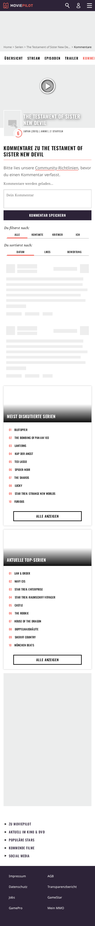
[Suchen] (67, 5)
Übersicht (13, 58)
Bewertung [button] (74, 252)
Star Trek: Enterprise (29, 589)
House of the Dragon (27, 621)
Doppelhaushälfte (27, 629)
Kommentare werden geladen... (28, 183)
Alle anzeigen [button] (47, 516)
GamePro (15, 908)
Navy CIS (20, 581)
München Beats (24, 645)
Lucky (18, 485)
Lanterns (20, 445)
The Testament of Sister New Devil (49, 47)
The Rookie (22, 613)
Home (8, 47)
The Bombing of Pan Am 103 (32, 437)
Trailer (72, 58)
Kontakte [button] (37, 234)
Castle (19, 605)
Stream (33, 58)
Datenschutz (18, 887)
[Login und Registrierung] (78, 5)
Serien (19, 47)
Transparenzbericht (62, 887)
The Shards (21, 477)
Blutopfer (20, 429)
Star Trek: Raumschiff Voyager (35, 597)
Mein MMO (56, 908)
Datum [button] (21, 252)
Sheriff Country (25, 637)
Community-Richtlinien (56, 167)
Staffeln (56, 131)
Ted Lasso (21, 461)
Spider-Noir (22, 469)
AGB (51, 876)
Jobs (12, 897)
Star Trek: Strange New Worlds (35, 493)
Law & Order (22, 573)
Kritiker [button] (57, 234)
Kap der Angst (24, 453)
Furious (19, 501)
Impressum (17, 876)
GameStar (55, 897)
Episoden (53, 58)
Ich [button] (78, 234)
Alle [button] (17, 234)
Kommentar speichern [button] (47, 215)
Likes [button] (47, 252)
